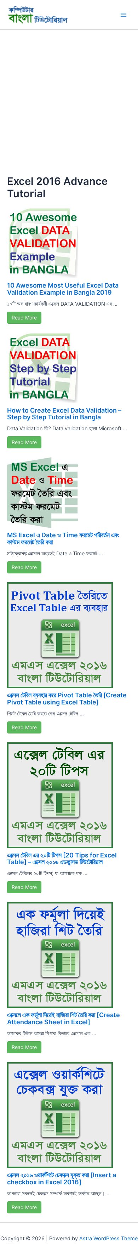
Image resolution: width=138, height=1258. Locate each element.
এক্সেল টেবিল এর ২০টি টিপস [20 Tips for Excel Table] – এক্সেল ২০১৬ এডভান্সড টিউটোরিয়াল (62, 858)
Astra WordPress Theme (108, 1238)
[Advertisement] (69, 102)
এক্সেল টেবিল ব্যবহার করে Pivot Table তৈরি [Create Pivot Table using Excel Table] (67, 698)
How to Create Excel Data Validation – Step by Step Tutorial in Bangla (64, 414)
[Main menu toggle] (123, 14)
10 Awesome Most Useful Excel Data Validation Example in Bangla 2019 (63, 289)
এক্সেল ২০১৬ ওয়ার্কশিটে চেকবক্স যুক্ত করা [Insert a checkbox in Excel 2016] (61, 1178)
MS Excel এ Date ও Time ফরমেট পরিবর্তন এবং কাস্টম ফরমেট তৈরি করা (63, 538)
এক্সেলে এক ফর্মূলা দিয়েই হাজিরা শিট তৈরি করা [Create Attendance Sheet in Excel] (63, 1018)
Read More (24, 317)
